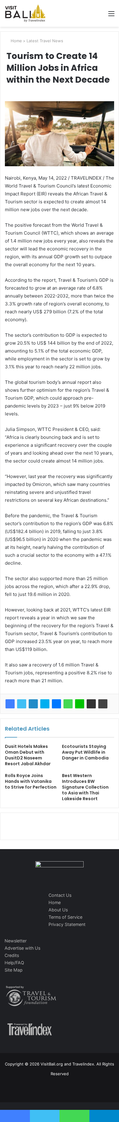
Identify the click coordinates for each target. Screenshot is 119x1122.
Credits (12, 955)
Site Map (14, 969)
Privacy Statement (67, 924)
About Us (58, 909)
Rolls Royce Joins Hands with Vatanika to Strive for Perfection (30, 781)
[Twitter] (21, 703)
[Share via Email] (91, 703)
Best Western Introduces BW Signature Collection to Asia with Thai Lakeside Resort (85, 787)
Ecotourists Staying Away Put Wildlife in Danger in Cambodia (85, 752)
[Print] (102, 703)
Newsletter (16, 940)
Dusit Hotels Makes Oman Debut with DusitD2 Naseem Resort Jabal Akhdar (28, 755)
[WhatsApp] (68, 703)
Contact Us (60, 895)
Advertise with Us (22, 948)
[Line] (79, 703)
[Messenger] (56, 703)
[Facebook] (10, 703)
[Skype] (44, 703)
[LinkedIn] (33, 703)
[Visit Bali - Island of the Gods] (25, 13)
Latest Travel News (45, 40)
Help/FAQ (14, 962)
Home (15, 40)
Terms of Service (65, 917)
